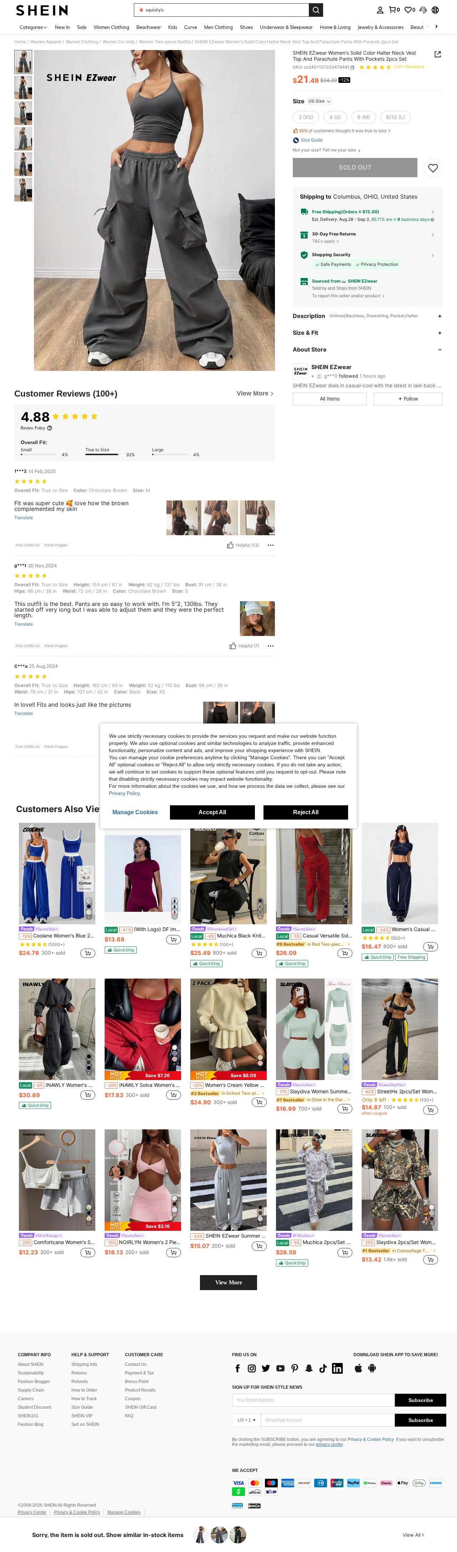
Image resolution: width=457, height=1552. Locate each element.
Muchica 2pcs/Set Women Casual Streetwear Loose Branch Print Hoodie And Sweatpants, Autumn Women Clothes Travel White (314, 1242)
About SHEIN (31, 1364)
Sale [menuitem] (81, 27)
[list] (289, 1368)
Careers (26, 1398)
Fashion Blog (31, 1424)
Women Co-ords (118, 41)
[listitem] (57, 891)
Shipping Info (84, 1364)
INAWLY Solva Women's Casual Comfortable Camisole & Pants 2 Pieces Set (143, 1085)
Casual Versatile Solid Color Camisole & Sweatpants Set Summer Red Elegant (314, 936)
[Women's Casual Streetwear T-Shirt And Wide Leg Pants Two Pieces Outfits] (400, 874)
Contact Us (135, 1364)
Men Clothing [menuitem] (218, 27)
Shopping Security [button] (331, 255)
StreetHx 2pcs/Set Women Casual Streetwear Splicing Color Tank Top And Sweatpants (400, 1091)
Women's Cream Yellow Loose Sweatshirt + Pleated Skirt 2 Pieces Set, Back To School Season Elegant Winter (229, 1085)
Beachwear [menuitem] (148, 27)
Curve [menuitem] (190, 27)
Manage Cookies (124, 1512)
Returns (79, 1373)
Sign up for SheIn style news (267, 1387)
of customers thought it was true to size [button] (343, 130)
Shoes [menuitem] (246, 27)
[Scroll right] (436, 27)
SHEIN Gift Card (140, 1407)
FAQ (129, 1415)
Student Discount (34, 1407)
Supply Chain (31, 1390)
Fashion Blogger (34, 1381)
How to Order (84, 1390)
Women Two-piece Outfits (165, 41)
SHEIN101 (28, 1415)
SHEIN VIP (81, 1415)
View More (228, 1282)
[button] (423, 10)
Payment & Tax (139, 1373)
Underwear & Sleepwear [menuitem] (286, 27)
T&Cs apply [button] (323, 241)
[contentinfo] (339, 1487)
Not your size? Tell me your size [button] (325, 150)
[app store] (358, 1371)
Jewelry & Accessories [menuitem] (380, 27)
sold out (355, 167)
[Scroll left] (427, 27)
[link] (394, 9)
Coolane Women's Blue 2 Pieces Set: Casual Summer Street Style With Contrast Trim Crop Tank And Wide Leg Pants (57, 936)
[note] (121, 950)
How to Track (84, 1398)
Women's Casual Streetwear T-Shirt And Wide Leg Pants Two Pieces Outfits (400, 929)
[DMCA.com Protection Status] (254, 1505)
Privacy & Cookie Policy (371, 1439)
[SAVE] (433, 168)
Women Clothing (82, 41)
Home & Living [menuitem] (335, 27)
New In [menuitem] (62, 27)
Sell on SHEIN (85, 1424)
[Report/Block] (270, 545)
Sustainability (31, 1373)
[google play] (372, 1371)
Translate (23, 517)
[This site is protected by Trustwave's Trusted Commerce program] (237, 1505)
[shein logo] (42, 10)
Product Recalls (140, 1390)
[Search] (316, 10)
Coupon (133, 1398)
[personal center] (380, 10)
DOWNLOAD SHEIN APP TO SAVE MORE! (395, 1355)
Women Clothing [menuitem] (111, 27)
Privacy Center (32, 1512)
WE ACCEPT (245, 1470)
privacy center (329, 1444)
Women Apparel (45, 41)
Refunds (79, 1381)
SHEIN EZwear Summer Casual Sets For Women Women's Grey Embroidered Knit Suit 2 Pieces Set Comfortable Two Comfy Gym (229, 1236)
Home (20, 41)
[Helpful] (230, 545)
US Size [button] (316, 101)
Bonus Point (137, 1381)
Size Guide (82, 1407)
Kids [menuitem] (172, 27)
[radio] (306, 117)
